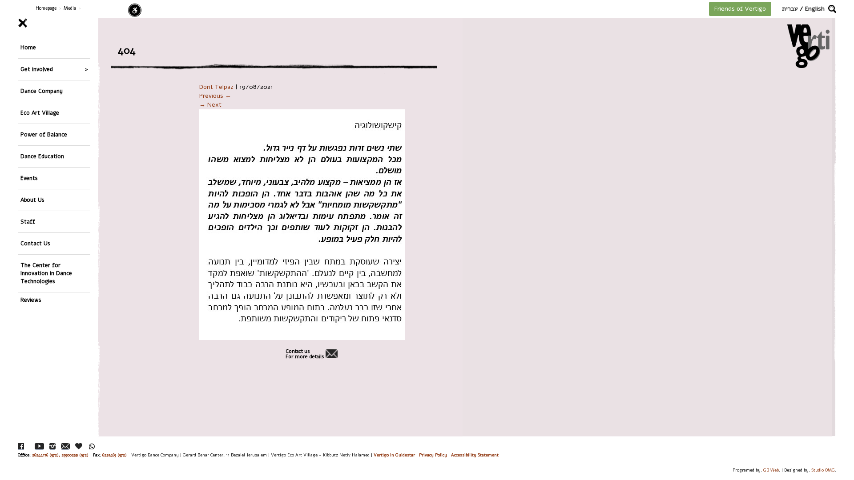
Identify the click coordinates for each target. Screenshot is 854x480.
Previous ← (215, 96)
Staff (27, 221)
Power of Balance (43, 134)
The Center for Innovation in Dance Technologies (46, 273)
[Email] (65, 446)
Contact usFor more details (305, 354)
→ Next (210, 104)
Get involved (36, 69)
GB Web (771, 470)
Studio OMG (823, 470)
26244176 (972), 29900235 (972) (60, 455)
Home (28, 47)
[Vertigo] (808, 46)
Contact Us (35, 243)
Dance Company (41, 91)
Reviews (30, 300)
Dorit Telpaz (216, 87)
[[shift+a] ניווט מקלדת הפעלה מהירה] (134, 10)
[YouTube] (39, 446)
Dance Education (42, 156)
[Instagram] (52, 446)
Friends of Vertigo (740, 8)
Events (29, 178)
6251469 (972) (114, 455)
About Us (32, 200)
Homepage (46, 8)
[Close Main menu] (54, 23)
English (815, 8)
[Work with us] (79, 446)
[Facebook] (21, 446)
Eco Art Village (39, 112)
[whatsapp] (92, 446)
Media (70, 8)
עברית (790, 8)
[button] (832, 9)
